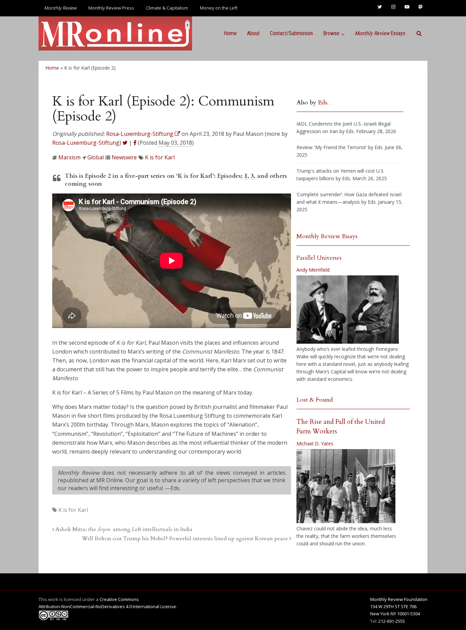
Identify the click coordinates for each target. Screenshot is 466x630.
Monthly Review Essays (327, 236)
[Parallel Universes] (347, 309)
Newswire (124, 157)
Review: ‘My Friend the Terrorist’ (331, 147)
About (253, 33)
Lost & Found (314, 400)
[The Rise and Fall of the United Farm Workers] (345, 486)
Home (230, 33)
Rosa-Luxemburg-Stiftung (85, 142)
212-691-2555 (391, 621)
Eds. (323, 102)
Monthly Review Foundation (398, 599)
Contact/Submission (291, 33)
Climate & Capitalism (167, 8)
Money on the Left (218, 8)
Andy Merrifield (313, 270)
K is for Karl (160, 157)
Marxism (69, 157)
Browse (331, 33)
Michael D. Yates (314, 443)
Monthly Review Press (111, 8)
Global (95, 157)
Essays (380, 33)
